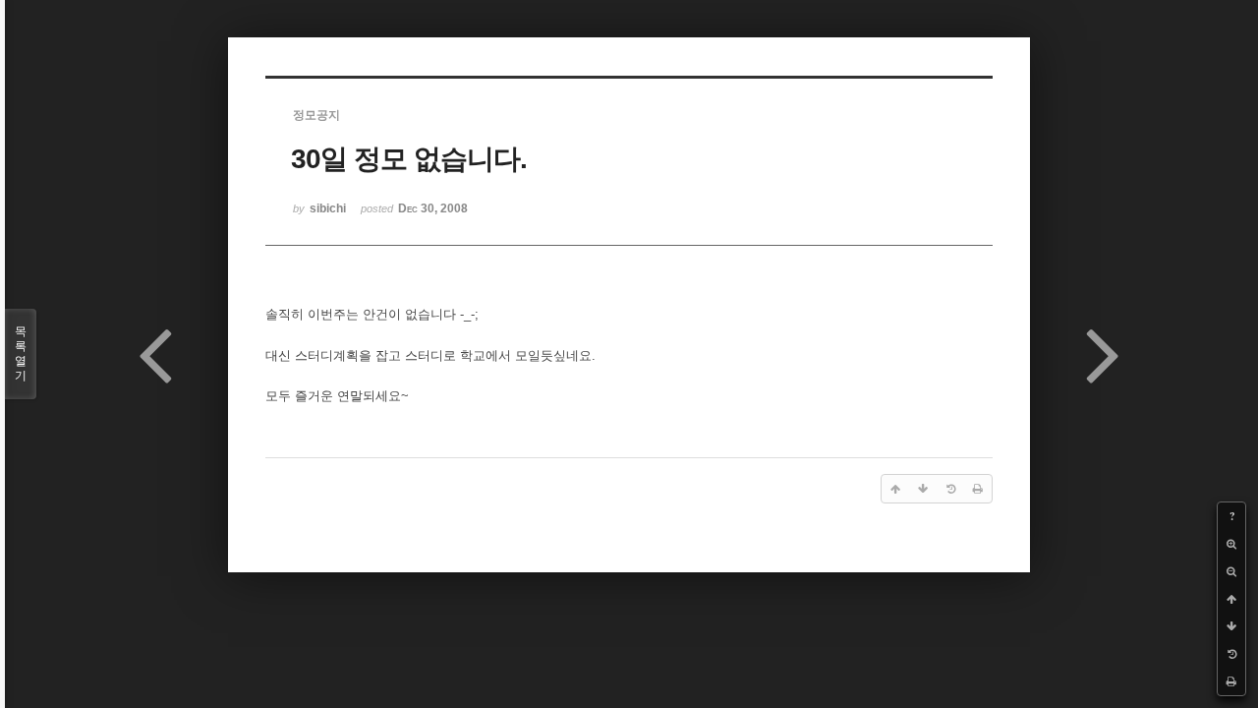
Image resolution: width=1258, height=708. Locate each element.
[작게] (1231, 571)
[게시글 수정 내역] (1231, 654)
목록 (21, 353)
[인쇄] (1231, 681)
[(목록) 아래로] (1231, 626)
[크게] (1231, 544)
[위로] (1231, 599)
